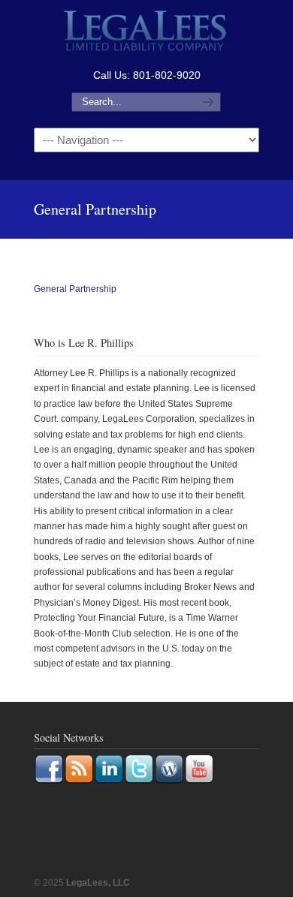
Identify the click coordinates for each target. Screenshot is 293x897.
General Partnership (75, 289)
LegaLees (146, 33)
